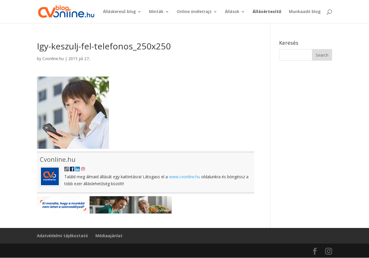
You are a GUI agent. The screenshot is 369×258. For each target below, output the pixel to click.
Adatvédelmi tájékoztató (62, 235)
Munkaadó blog (305, 12)
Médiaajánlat (109, 235)
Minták (156, 12)
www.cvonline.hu (184, 176)
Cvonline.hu (53, 58)
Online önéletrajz (194, 12)
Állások (232, 12)
